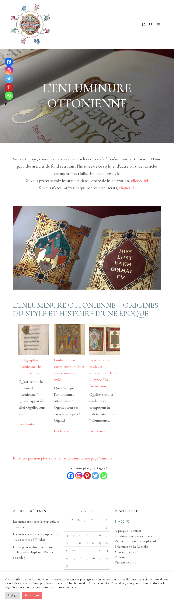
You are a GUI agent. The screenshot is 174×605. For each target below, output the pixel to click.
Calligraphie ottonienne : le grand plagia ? (29, 366)
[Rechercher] (151, 24)
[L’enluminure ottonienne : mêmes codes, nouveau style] (69, 340)
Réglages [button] (12, 595)
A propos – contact (128, 531)
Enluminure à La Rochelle (131, 546)
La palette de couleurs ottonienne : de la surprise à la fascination (102, 373)
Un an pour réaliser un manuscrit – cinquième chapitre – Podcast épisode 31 (35, 552)
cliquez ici (139, 180)
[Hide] (6, 104)
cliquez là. (127, 187)
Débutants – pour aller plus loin (136, 541)
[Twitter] (95, 475)
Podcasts (121, 557)
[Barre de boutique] (143, 24)
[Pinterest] (87, 475)
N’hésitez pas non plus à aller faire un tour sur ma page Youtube (62, 458)
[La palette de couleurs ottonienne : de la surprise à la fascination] (104, 340)
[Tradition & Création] (29, 24)
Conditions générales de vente (135, 536)
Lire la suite (26, 424)
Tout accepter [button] (32, 595)
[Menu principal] (158, 24)
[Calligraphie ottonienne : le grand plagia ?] (33, 340)
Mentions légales (126, 552)
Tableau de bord (125, 562)
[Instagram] (79, 475)
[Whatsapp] (103, 475)
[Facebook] (70, 475)
